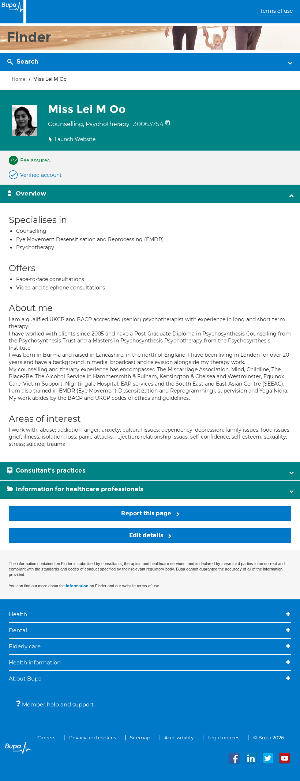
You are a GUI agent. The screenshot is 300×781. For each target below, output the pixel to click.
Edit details (147, 535)
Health (18, 614)
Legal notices (223, 737)
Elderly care (25, 646)
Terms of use (276, 11)
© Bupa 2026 (268, 737)
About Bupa (25, 678)
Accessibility (179, 737)
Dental (18, 630)
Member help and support (57, 704)
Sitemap (140, 737)
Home (19, 79)
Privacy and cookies (92, 737)
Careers (46, 737)
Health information (35, 662)
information (77, 586)
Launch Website (75, 139)
